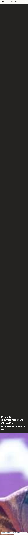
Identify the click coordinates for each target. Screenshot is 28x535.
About (12, 1)
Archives (15, 1)
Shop (26, 1)
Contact (19, 1)
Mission (23, 1)
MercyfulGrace (4, 1)
